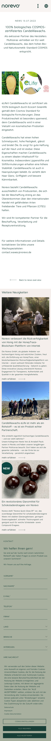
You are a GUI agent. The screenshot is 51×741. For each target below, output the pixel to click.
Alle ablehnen (24, 728)
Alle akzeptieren (24, 735)
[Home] (11, 6)
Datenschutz (9, 707)
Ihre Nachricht (11, 657)
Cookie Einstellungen (24, 721)
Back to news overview (30, 280)
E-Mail (7, 596)
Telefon (8, 606)
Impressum (8, 711)
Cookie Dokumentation (12, 714)
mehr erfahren (9, 379)
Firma (6, 616)
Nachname (9, 586)
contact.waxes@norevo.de (16, 252)
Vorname (8, 576)
